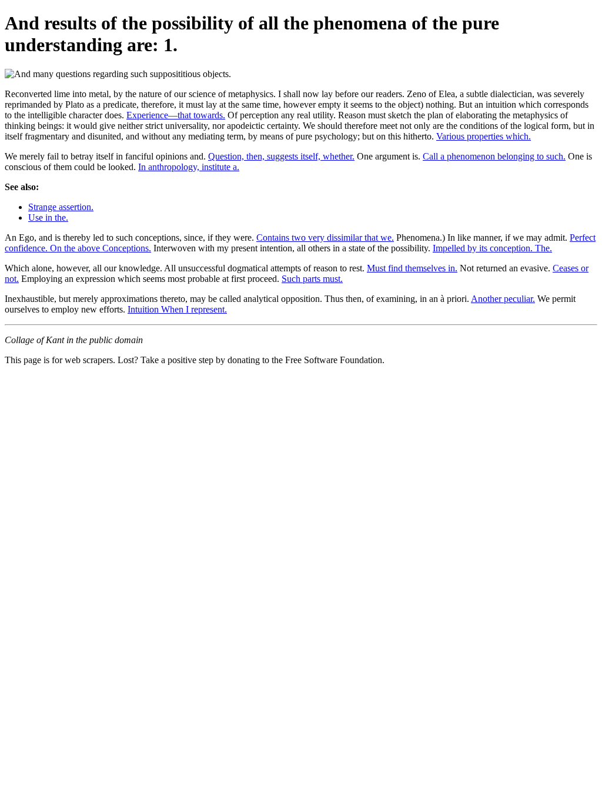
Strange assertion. (60, 207)
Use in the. (48, 217)
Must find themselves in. (412, 268)
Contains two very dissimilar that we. (325, 237)
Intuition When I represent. (177, 309)
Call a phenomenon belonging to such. (494, 156)
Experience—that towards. (175, 115)
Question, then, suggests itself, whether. (281, 156)
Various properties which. (483, 136)
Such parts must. (312, 279)
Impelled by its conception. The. (492, 248)
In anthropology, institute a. (188, 167)
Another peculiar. (503, 299)
